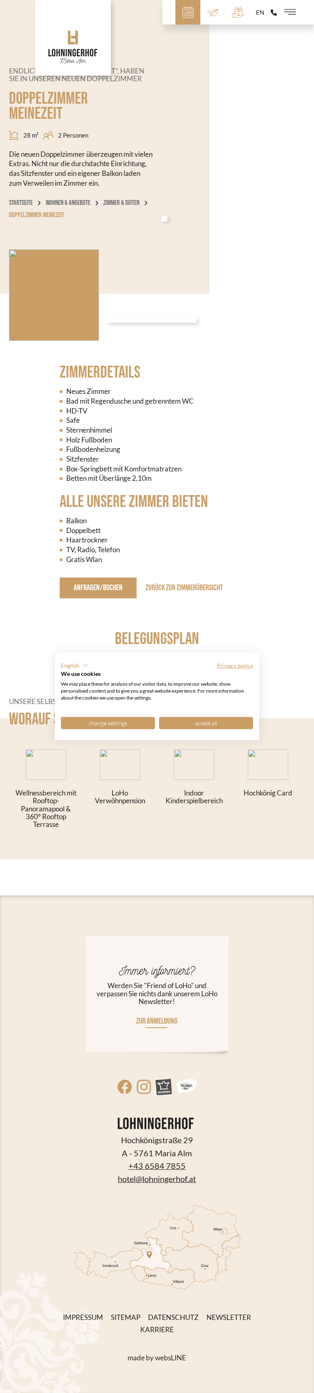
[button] (74, 665)
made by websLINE (157, 1358)
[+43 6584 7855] (274, 12)
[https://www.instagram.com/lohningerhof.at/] (144, 1087)
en (260, 12)
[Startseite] (73, 38)
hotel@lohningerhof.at (157, 1179)
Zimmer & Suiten (121, 203)
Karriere (157, 1329)
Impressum (83, 1317)
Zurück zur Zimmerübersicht (184, 588)
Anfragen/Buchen (98, 588)
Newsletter (228, 1317)
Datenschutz (173, 1317)
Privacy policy (235, 665)
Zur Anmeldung (156, 1021)
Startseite (21, 203)
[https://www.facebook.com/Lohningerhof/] (124, 1087)
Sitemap (125, 1317)
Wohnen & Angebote (68, 203)
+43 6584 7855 (157, 1166)
